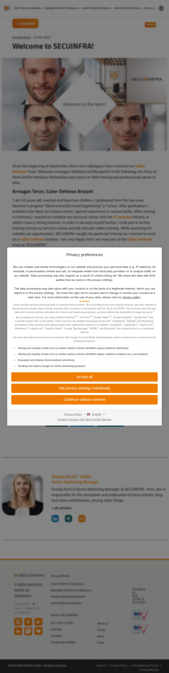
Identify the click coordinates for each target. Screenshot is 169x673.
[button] (84, 388)
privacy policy (131, 297)
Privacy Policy (73, 414)
